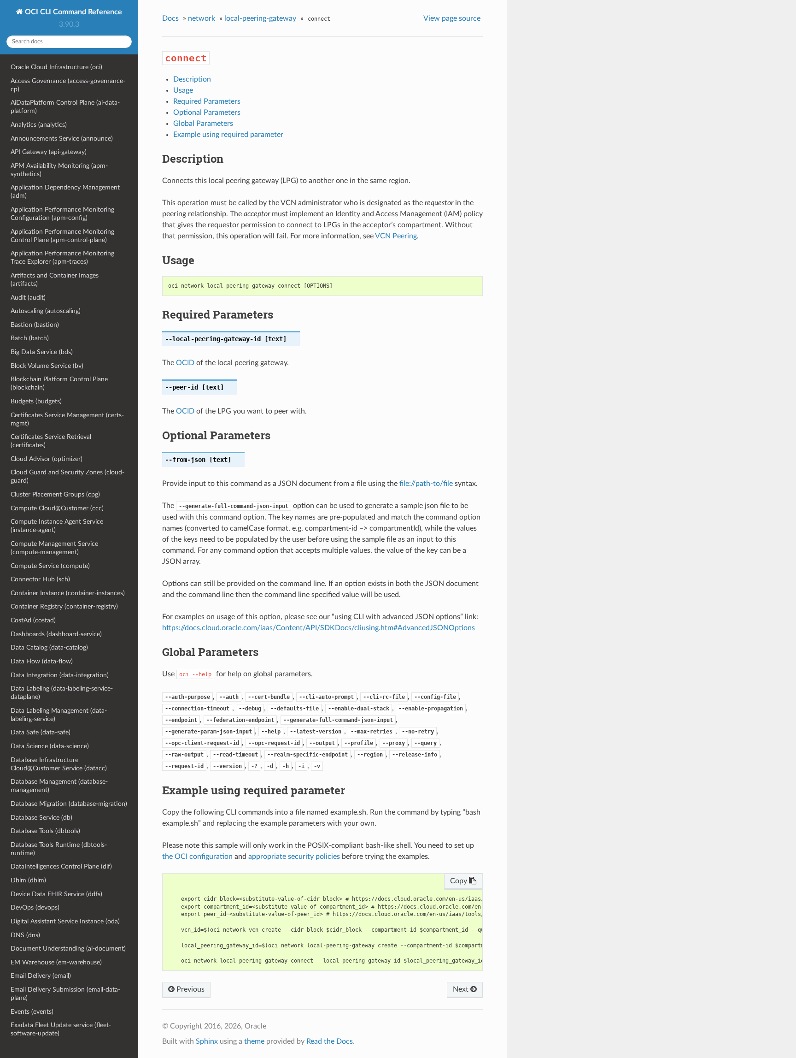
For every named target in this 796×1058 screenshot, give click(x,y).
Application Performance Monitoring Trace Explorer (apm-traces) (62, 257)
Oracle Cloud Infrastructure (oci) (56, 67)
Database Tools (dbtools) (45, 830)
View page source (451, 18)
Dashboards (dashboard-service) (56, 634)
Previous (190, 989)
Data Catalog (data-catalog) (49, 647)
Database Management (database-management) (59, 785)
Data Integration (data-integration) (60, 675)
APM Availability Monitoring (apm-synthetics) (59, 169)
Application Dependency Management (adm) (65, 191)
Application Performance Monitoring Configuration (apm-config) (62, 213)
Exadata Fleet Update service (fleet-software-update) (61, 1029)
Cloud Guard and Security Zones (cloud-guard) (67, 476)
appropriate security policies (294, 856)
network (201, 18)
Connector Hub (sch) (40, 579)
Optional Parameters (206, 112)
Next (461, 989)
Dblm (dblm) (28, 880)
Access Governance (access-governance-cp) (68, 85)
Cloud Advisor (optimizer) (46, 458)
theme (254, 1041)
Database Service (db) (41, 817)
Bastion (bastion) (35, 324)
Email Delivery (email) (41, 975)
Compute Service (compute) (50, 565)
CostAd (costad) (33, 620)
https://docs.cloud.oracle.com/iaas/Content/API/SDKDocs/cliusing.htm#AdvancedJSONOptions (318, 628)
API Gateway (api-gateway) (49, 151)
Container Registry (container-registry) (64, 606)
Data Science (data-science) (50, 746)
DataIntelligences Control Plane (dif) (61, 866)
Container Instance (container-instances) (68, 593)
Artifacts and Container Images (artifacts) (55, 279)
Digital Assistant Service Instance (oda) (65, 921)
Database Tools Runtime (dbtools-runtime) (59, 849)
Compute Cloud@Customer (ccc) (57, 508)
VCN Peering (396, 236)
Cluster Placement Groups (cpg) (55, 494)
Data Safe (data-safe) (40, 732)
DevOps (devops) (35, 907)
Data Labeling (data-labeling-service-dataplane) (62, 692)
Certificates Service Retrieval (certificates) (51, 441)
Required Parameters (206, 101)
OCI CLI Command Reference (72, 12)
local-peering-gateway (260, 18)
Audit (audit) (28, 297)
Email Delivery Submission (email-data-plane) (65, 993)
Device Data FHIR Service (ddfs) (56, 894)
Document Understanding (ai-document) (68, 948)
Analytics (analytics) (39, 124)
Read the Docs (329, 1041)
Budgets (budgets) (36, 401)
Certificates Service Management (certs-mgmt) (67, 419)
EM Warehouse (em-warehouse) (56, 962)
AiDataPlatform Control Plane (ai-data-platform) (65, 106)
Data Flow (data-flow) (42, 661)
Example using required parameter (228, 134)
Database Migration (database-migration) (69, 803)
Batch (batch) (30, 338)
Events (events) (32, 1011)
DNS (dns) (25, 935)
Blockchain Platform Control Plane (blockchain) (59, 383)
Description (192, 79)
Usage (183, 90)
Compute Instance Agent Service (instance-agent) (57, 525)
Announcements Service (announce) (62, 138)
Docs (170, 18)
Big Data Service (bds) (42, 352)
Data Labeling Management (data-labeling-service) (59, 714)
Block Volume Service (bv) (47, 365)
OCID (185, 362)
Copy (459, 881)
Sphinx (207, 1041)
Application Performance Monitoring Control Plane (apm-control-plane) (62, 235)
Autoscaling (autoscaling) (46, 310)
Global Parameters (203, 123)
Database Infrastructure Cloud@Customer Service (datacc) (59, 764)
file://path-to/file (426, 483)
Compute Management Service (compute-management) (54, 548)
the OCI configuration (197, 856)
